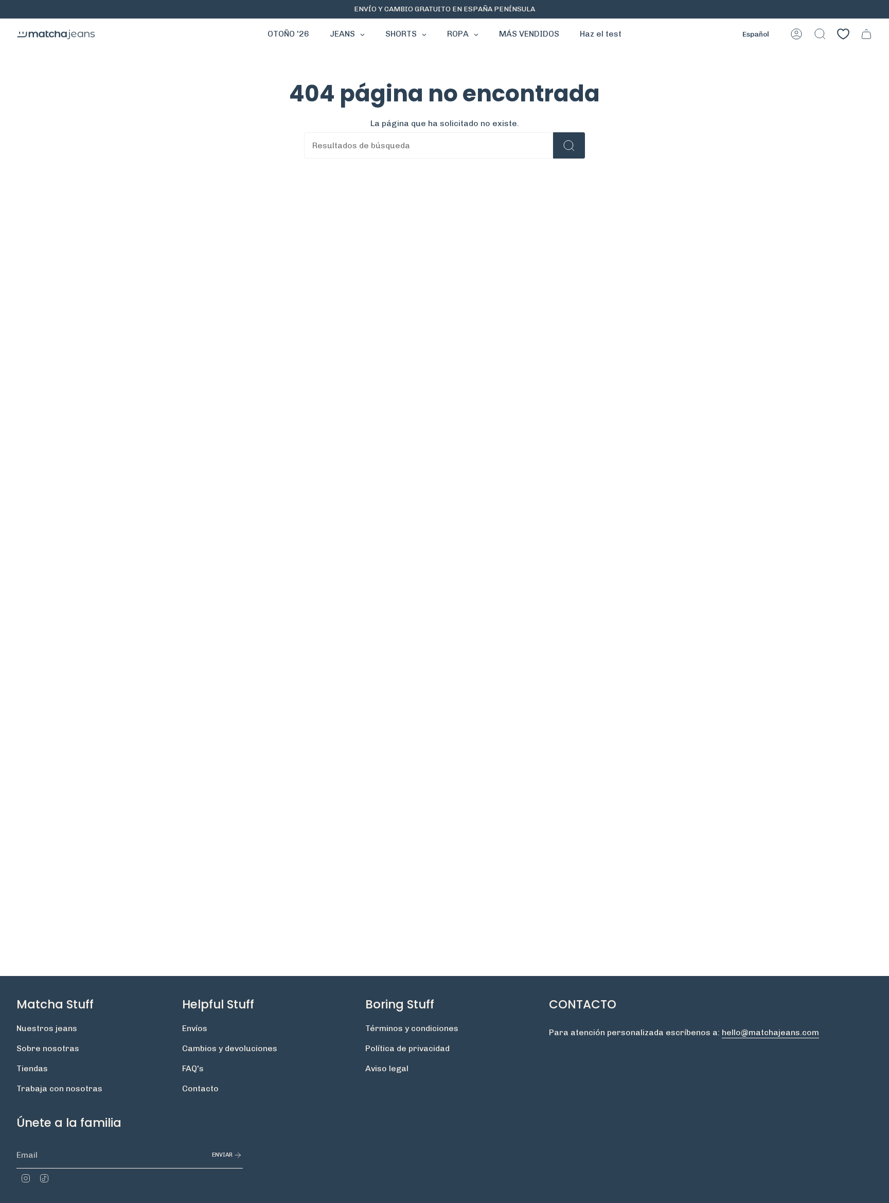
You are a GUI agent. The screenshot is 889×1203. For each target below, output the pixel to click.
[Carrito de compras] (866, 34)
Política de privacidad (407, 1048)
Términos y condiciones (411, 1028)
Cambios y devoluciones (229, 1048)
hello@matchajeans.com (770, 1032)
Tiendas (32, 1068)
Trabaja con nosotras (59, 1088)
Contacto (200, 1088)
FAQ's (193, 1068)
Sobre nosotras (47, 1048)
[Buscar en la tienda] (569, 145)
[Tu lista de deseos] (843, 34)
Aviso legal (386, 1068)
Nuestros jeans (46, 1028)
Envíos (194, 1028)
